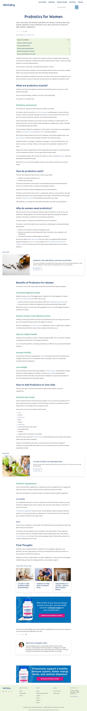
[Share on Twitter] (19, 31)
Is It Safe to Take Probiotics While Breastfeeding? (23, 585)
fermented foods (37, 437)
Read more (38, 269)
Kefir (19, 412)
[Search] (76, 7)
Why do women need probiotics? (25, 48)
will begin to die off (27, 198)
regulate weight (51, 373)
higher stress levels (33, 239)
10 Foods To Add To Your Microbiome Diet (47, 461)
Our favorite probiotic (22, 536)
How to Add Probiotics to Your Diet (26, 54)
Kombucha (21, 417)
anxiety (32, 132)
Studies (18, 344)
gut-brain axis (32, 242)
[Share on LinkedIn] (24, 31)
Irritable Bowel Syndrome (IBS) (58, 302)
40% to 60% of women (35, 325)
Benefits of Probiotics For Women (26, 51)
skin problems (26, 132)
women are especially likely (24, 298)
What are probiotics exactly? (24, 43)
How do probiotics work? (23, 45)
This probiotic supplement (23, 511)
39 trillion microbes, (41, 112)
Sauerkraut (21, 424)
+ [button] (69, 43)
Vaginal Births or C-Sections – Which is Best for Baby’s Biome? (62, 586)
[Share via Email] (26, 31)
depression (40, 132)
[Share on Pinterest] (21, 31)
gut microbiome (20, 138)
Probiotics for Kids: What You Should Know (43, 585)
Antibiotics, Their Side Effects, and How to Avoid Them (52, 260)
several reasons (50, 371)
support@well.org (74, 696)
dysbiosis (61, 156)
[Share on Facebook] (17, 31)
